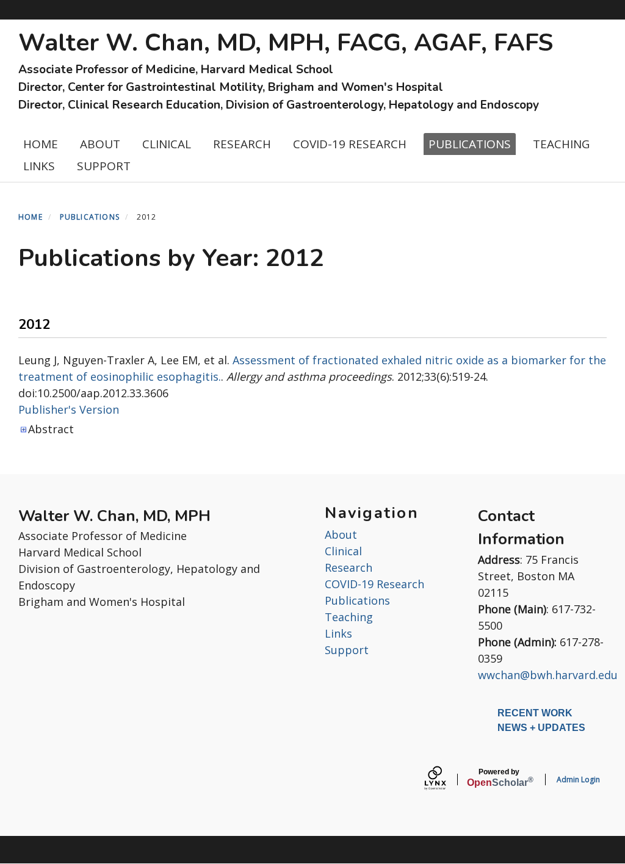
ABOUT (100, 144)
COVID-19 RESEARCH (349, 144)
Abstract (51, 429)
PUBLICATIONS (469, 144)
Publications (357, 600)
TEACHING (561, 144)
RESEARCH (242, 144)
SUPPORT (104, 166)
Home (30, 217)
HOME (40, 144)
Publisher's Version (68, 409)
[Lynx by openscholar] (445, 779)
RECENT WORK (535, 713)
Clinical (343, 551)
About (341, 534)
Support (347, 650)
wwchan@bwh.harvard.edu (548, 675)
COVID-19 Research (374, 584)
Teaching (349, 617)
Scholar (499, 778)
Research (348, 567)
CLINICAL (166, 144)
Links (338, 633)
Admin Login (578, 779)
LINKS (39, 166)
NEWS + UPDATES (541, 727)
